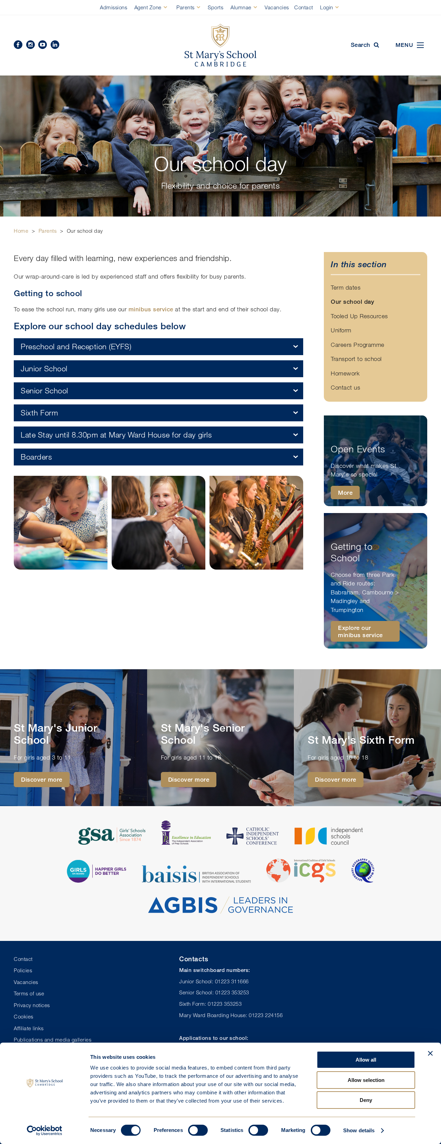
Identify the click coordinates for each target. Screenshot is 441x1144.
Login (326, 7)
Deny (366, 1100)
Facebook (18, 44)
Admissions (113, 7)
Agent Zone (148, 7)
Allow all (366, 1060)
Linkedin (55, 44)
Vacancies (277, 7)
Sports (215, 7)
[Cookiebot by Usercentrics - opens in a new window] (44, 1130)
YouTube (42, 44)
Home (21, 231)
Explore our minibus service (360, 631)
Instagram (30, 44)
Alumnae (241, 7)
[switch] (198, 1130)
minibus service (151, 309)
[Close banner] (430, 1053)
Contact (303, 7)
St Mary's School (220, 45)
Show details (359, 1130)
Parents (185, 7)
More (345, 492)
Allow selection (366, 1080)
